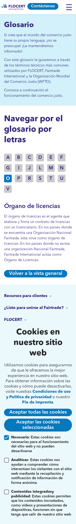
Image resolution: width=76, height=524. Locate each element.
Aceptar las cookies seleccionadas (38, 425)
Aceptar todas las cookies (38, 412)
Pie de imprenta (37, 402)
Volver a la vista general (35, 273)
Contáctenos (43, 6)
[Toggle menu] (70, 7)
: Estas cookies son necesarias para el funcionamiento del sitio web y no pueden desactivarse (40, 444)
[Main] (13, 7)
